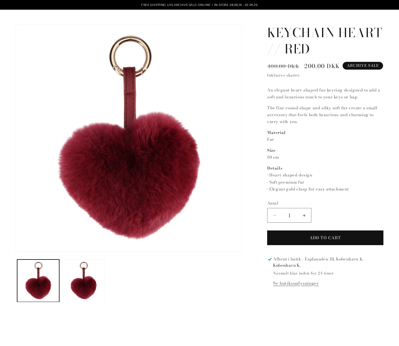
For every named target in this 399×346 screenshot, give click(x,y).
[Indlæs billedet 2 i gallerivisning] (83, 281)
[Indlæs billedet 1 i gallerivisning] (38, 281)
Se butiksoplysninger (296, 283)
